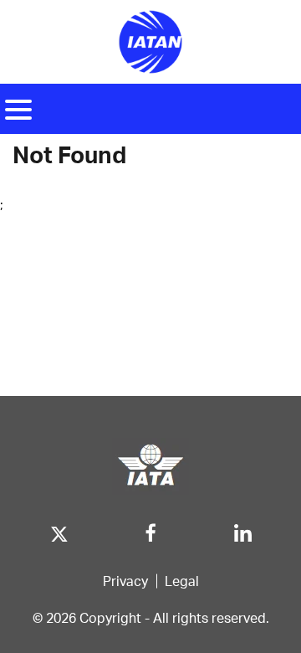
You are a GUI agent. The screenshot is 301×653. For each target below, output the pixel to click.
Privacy (125, 580)
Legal (182, 580)
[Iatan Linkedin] (242, 529)
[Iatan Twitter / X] (58, 529)
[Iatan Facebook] (150, 529)
